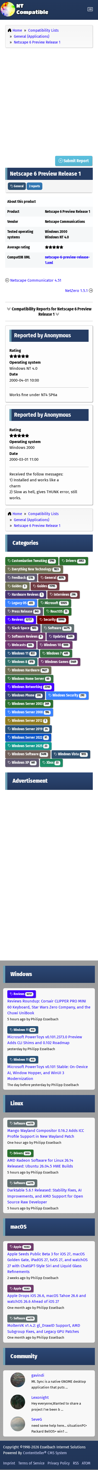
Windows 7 (57, 653)
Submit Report (76, 160)
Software (58, 628)
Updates (62, 636)
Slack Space (23, 628)
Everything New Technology (35, 569)
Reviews (21, 620)
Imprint (9, 1463)
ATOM (86, 1463)
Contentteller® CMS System (45, 1452)
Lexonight (40, 1397)
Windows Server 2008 (30, 712)
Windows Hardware (29, 670)
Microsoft (55, 603)
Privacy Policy (59, 1463)
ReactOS (58, 611)
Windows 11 (23, 653)
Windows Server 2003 (30, 704)
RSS (76, 1463)
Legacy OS (22, 603)
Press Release (25, 611)
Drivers (74, 561)
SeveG (36, 1419)
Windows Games (60, 662)
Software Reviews (26, 636)
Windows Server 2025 (29, 746)
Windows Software (28, 754)
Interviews (64, 595)
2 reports (34, 186)
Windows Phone (26, 695)
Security (53, 620)
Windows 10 (55, 645)
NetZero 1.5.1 (76, 290)
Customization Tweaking (32, 561)
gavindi (37, 1375)
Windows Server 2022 (29, 737)
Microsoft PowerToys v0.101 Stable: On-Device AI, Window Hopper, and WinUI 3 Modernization (47, 1072)
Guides (18, 586)
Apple (21, 1247)
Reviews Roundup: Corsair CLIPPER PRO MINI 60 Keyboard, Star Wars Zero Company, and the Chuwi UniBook (48, 1007)
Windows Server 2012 (28, 721)
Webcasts (21, 645)
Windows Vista (71, 754)
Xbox (52, 763)
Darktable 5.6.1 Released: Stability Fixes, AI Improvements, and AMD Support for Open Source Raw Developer (45, 1196)
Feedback (22, 578)
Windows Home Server (30, 679)
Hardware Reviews (26, 595)
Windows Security (68, 695)
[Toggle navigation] (90, 9)
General (18, 186)
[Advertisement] (49, 100)
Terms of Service (31, 1463)
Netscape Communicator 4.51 (35, 280)
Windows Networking (30, 687)
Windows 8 (22, 662)
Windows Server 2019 (29, 729)
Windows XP (23, 763)
